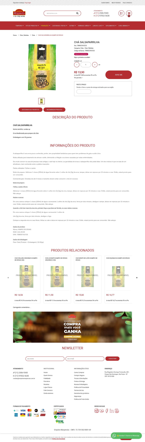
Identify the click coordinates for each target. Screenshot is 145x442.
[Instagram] (96, 411)
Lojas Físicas (48, 387)
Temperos (18, 25)
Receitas (46, 384)
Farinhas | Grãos (83, 25)
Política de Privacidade (81, 387)
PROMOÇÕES (45, 25)
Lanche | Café (97, 25)
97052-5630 (102, 15)
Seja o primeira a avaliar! (82, 57)
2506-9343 (102, 13)
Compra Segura (79, 375)
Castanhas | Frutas (58, 25)
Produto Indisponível (27, 276)
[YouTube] (102, 411)
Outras (71, 25)
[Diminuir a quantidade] (76, 64)
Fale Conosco (127, 3)
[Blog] (117, 411)
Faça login (28, 3)
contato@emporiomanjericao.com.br (24, 378)
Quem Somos (105, 3)
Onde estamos (48, 393)
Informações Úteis (81, 369)
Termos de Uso (79, 390)
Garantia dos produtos (81, 393)
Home (46, 372)
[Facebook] (107, 411)
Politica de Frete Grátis (81, 399)
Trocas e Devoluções (80, 378)
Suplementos (110, 25)
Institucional (49, 369)
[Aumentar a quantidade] (94, 64)
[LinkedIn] (112, 411)
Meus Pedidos (116, 3)
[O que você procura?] (77, 13)
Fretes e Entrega (79, 381)
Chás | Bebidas (123, 25)
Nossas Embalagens (81, 384)
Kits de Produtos (31, 25)
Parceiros (47, 381)
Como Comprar (79, 372)
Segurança (77, 396)
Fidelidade (47, 378)
